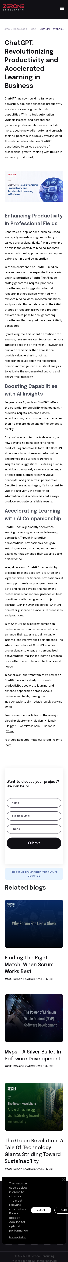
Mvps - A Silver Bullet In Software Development (33, 1057)
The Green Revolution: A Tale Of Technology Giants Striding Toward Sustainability (34, 1152)
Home (7, 29)
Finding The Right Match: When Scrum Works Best (29, 966)
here (9, 745)
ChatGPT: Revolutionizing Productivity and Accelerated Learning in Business (52, 29)
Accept (42, 1210)
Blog (35, 29)
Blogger (10, 726)
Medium (38, 721)
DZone (10, 731)
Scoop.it (49, 726)
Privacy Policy (17, 1237)
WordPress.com (30, 726)
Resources (21, 29)
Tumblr (52, 721)
